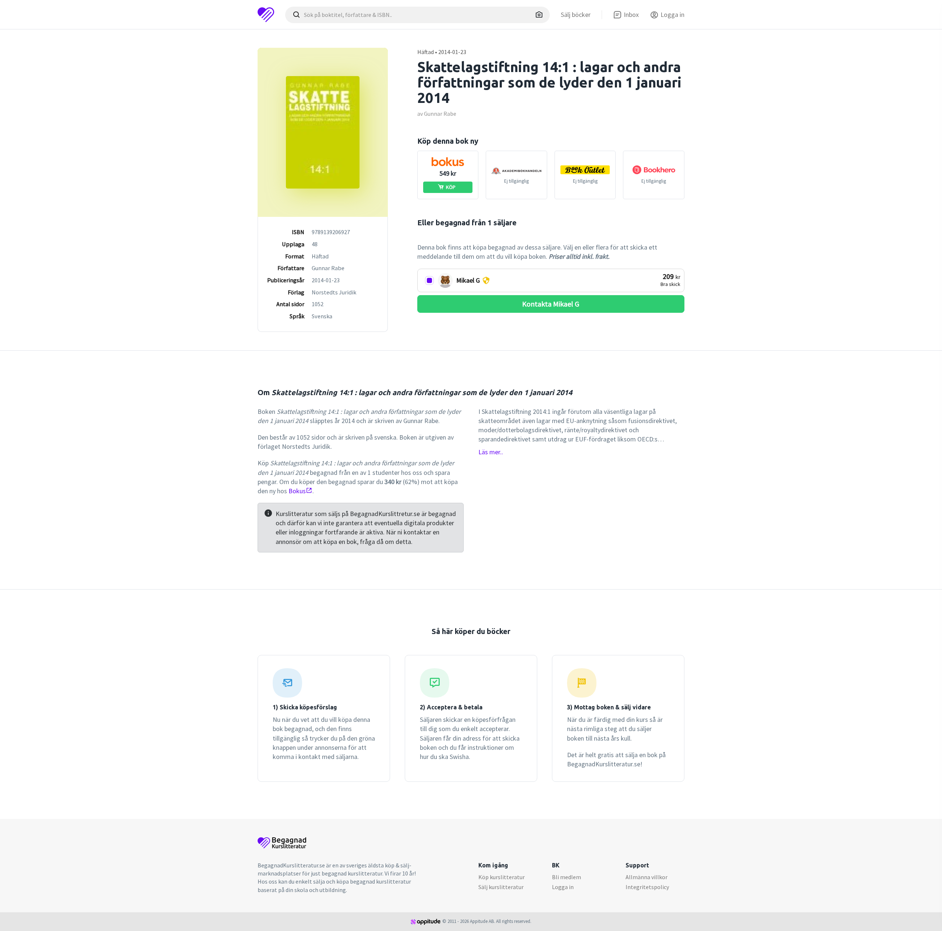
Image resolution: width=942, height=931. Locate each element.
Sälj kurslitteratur (501, 887)
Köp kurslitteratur (501, 877)
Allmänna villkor (646, 877)
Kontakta (550, 303)
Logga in (563, 887)
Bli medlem (566, 877)
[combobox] (417, 15)
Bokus (297, 491)
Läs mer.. (490, 452)
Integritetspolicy (647, 887)
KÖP (451, 187)
